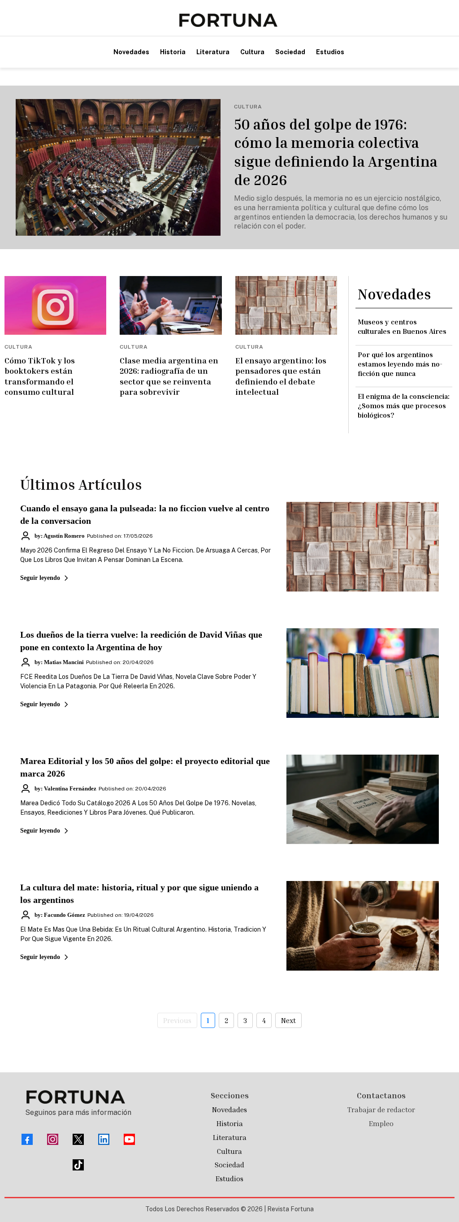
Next (288, 1020)
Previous (177, 1020)
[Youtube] (129, 1139)
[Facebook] (27, 1139)
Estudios (229, 1178)
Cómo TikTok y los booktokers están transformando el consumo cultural (39, 376)
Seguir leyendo (40, 577)
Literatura (230, 1137)
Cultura (229, 1151)
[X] (78, 1139)
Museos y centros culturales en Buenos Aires (402, 326)
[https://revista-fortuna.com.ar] (228, 20)
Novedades (229, 1109)
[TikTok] (78, 1165)
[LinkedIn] (104, 1139)
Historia (230, 1123)
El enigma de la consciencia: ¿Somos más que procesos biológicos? (404, 405)
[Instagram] (52, 1139)
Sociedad (229, 1164)
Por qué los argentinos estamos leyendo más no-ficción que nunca (400, 364)
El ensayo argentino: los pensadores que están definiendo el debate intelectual (280, 376)
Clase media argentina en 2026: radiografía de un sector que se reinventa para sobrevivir (169, 376)
